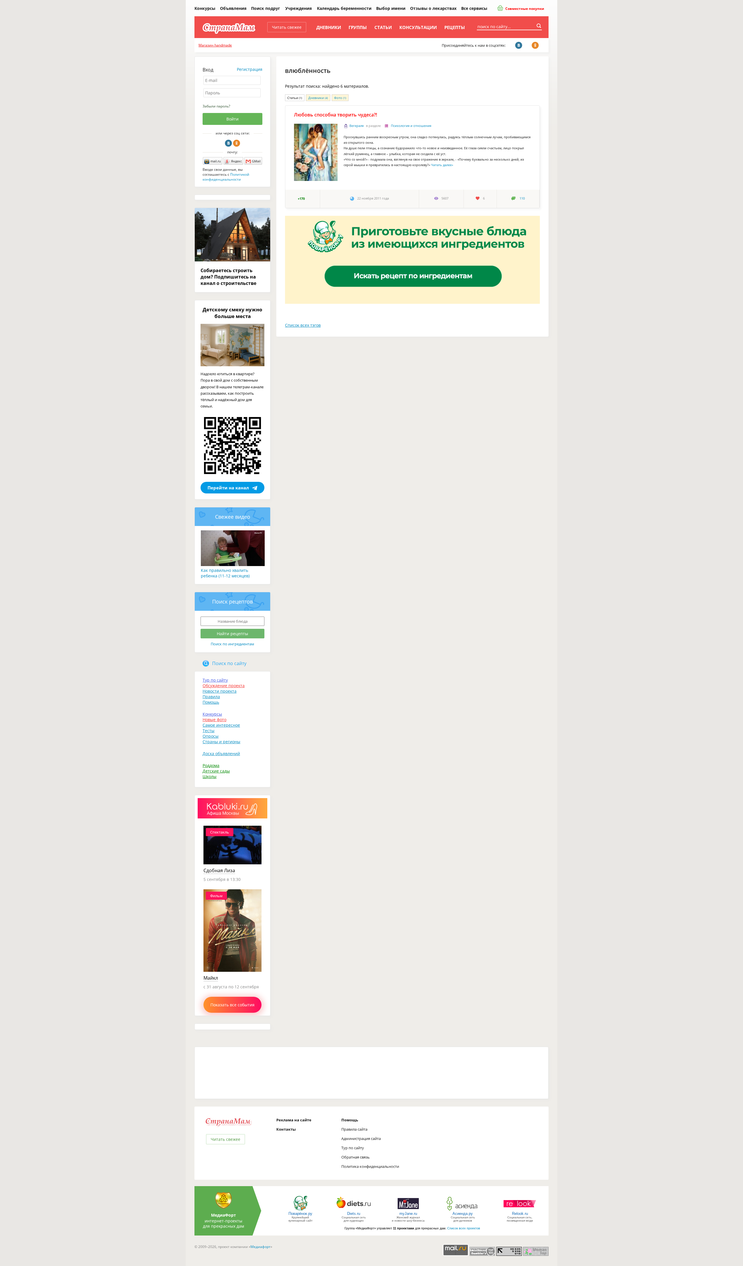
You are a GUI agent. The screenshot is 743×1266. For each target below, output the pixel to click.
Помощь (211, 702)
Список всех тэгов (303, 325)
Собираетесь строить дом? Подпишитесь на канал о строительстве (228, 276)
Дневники (328, 27)
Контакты (286, 1129)
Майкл (210, 978)
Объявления (233, 8)
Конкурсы (204, 8)
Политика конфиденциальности (370, 1166)
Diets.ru (353, 1213)
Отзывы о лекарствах (433, 8)
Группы (358, 27)
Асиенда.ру (462, 1213)
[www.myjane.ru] (408, 1210)
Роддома (211, 765)
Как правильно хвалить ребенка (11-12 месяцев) (225, 573)
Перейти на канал (228, 488)
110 (522, 198)
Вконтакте (228, 143)
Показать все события (232, 1005)
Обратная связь (355, 1157)
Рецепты (454, 27)
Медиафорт (260, 1246)
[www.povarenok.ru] (300, 1210)
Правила (211, 696)
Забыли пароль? (216, 106)
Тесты (208, 730)
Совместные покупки (524, 8)
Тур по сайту (215, 680)
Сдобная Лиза (219, 870)
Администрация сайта (361, 1138)
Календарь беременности (344, 8)
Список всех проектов (463, 1228)
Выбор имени (390, 8)
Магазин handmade (215, 45)
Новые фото (214, 719)
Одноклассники (236, 143)
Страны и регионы (221, 741)
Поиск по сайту (229, 663)
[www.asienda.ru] (462, 1210)
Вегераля (356, 126)
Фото (340, 98)
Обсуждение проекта (224, 685)
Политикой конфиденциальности (226, 177)
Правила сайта (354, 1129)
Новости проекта (220, 691)
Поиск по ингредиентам (232, 644)
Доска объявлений (221, 753)
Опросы (211, 736)
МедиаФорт (223, 1215)
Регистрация (249, 69)
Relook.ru (520, 1213)
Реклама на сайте (293, 1120)
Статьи (383, 27)
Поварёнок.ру (300, 1213)
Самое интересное (221, 725)
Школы (210, 776)
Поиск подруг (265, 8)
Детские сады (216, 771)
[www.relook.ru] (520, 1210)
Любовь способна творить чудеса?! (335, 115)
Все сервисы (474, 8)
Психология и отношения (411, 126)
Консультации (418, 27)
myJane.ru (408, 1213)
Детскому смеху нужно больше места (232, 312)
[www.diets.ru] (354, 1210)
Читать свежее (287, 27)
